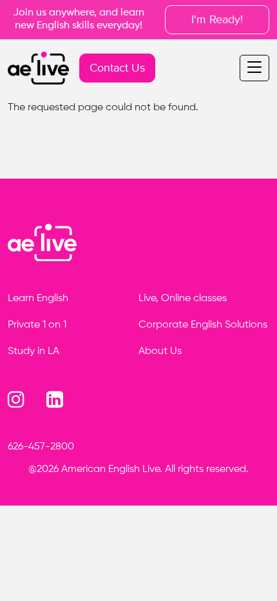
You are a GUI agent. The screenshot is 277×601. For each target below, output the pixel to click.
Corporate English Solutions (202, 325)
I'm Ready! (217, 19)
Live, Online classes (182, 298)
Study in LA (33, 351)
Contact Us (117, 68)
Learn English (38, 298)
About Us (160, 351)
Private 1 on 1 (37, 325)
